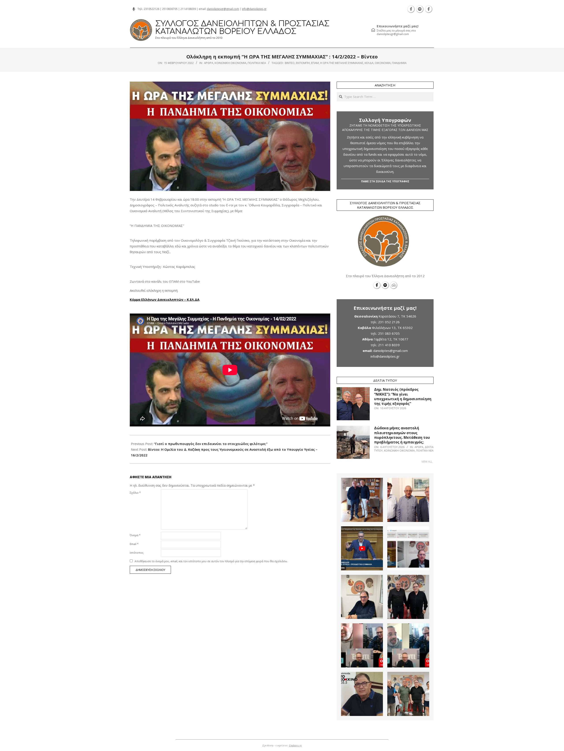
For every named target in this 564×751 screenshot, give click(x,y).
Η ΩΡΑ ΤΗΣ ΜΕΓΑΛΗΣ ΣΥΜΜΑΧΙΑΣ (341, 63)
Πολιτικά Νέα (257, 63)
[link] (164, 299)
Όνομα (135, 535)
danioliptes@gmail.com (390, 350)
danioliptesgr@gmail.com (223, 9)
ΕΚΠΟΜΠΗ (303, 63)
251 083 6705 (389, 333)
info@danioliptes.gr (254, 9)
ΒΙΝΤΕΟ (290, 63)
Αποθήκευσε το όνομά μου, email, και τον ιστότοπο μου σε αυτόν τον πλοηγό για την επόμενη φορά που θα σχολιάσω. (211, 561)
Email (134, 544)
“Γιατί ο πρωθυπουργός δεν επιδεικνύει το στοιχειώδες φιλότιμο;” (210, 443)
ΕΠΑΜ (315, 63)
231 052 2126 (389, 322)
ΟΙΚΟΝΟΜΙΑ (383, 63)
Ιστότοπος (136, 553)
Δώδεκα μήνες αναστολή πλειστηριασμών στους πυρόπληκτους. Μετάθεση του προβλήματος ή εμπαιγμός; (402, 435)
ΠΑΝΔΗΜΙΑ (399, 63)
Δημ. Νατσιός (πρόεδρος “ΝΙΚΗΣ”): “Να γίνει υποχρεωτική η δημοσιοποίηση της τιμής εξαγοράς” (402, 396)
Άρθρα (208, 63)
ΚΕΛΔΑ (369, 63)
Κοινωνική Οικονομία (230, 63)
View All (426, 461)
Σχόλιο (135, 493)
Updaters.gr (295, 745)
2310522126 (151, 9)
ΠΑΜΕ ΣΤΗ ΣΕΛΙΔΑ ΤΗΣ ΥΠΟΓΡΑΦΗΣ (385, 181)
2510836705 (170, 9)
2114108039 (188, 9)
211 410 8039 (389, 345)
